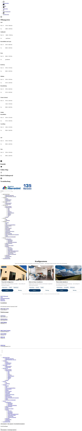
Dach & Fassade (8, 228)
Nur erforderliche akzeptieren (19, 423)
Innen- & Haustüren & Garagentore (12, 234)
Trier (8, 208)
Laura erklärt (10, 248)
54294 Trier (2, 345)
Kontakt (6, 244)
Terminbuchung (8, 256)
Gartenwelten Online (12, 252)
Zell (8, 216)
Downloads (7, 257)
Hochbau (7, 222)
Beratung (20, 290)
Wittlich (9, 215)
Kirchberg (10, 211)
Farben (6, 235)
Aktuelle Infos (8, 204)
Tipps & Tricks (10, 253)
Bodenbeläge (7, 232)
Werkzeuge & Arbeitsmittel (10, 236)
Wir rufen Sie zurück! (9, 245)
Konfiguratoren (8, 238)
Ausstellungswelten (6, 258)
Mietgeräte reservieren (9, 195)
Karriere (4, 381)
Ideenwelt (9, 247)
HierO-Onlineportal (4, 296)
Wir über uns (5, 368)
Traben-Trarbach (11, 212)
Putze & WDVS (8, 225)
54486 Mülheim (3, 322)
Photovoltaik (7, 229)
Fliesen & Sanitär (8, 233)
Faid (8, 209)
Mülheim (9, 213)
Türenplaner (10, 241)
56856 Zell (2, 337)
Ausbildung (7, 220)
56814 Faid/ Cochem (4, 308)
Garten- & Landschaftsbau (10, 224)
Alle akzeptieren (4, 423)
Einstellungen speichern (12, 429)
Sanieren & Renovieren (9, 231)
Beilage (6, 198)
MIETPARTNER (6, 357)
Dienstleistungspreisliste (5, 298)
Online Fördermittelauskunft (13, 250)
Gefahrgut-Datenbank (12, 254)
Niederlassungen (8, 207)
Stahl (6, 223)
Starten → (7, 290)
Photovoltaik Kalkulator (12, 242)
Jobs (6, 219)
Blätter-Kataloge (8, 203)
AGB (1, 297)
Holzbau (7, 227)
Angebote (5, 360)
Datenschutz (2, 300)
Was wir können (8, 206)
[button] (0, 192)
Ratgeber (7, 246)
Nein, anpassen (10, 423)
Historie (6, 217)
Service (4, 401)
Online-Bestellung (8, 243)
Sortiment (5, 384)
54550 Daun (2, 315)
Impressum (2, 299)
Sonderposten (7, 200)
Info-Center (5, 365)
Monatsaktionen (8, 199)
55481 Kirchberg (3, 319)
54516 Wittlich (3, 333)
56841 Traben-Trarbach (5, 330)
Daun (9, 210)
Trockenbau (7, 230)
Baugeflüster (10, 249)
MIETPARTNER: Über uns (10, 196)
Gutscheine (7, 255)
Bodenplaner (10, 240)
